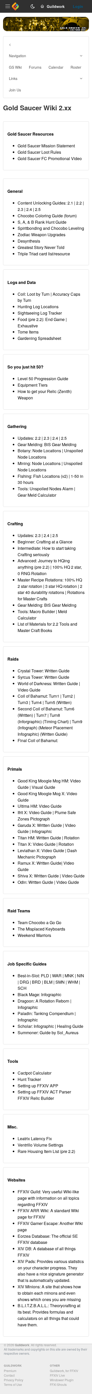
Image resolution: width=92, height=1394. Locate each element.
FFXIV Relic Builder (36, 1098)
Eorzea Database (33, 1236)
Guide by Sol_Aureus (59, 1032)
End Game (55, 319)
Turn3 (23, 702)
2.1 (70, 203)
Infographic (42, 831)
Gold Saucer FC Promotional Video (50, 158)
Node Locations (46, 451)
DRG (24, 982)
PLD (45, 976)
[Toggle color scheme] (32, 6)
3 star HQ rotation (61, 586)
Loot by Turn (38, 294)
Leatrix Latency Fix (35, 1138)
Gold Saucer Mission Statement (46, 146)
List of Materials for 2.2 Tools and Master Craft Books (47, 627)
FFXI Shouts (58, 1384)
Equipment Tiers (33, 385)
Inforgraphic (29, 721)
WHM (73, 982)
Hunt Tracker (29, 1079)
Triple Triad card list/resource (44, 254)
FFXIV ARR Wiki (33, 1210)
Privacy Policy (13, 1380)
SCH (22, 988)
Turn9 (77, 721)
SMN (60, 982)
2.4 (29, 209)
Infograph (27, 728)
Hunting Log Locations (38, 306)
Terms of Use (13, 1384)
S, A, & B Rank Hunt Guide (42, 222)
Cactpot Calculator (34, 1073)
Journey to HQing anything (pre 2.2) (44, 564)
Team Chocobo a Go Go (39, 922)
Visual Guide (43, 787)
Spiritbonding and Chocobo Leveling (51, 228)
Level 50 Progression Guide (43, 379)
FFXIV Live (57, 1375)
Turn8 (55, 715)
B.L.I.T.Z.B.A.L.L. (33, 1305)
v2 (64, 476)
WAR (57, 976)
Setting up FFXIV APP (38, 1086)
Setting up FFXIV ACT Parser (44, 1092)
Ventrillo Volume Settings (40, 1145)
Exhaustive (28, 326)
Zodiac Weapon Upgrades (41, 234)
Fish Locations (46, 476)
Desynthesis (29, 241)
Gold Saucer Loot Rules (39, 152)
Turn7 (41, 715)
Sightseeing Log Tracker (40, 313)
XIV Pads (26, 1261)
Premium (10, 1370)
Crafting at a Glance (54, 542)
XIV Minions (29, 1287)
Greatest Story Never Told (41, 247)
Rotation (71, 838)
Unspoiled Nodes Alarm (51, 489)
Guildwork (22, 1345)
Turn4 (36, 702)
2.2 (79, 203)
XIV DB (24, 1249)
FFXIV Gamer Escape (37, 1223)
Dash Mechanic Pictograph (47, 854)
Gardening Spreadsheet (39, 338)
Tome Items (28, 332)
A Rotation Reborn (52, 1001)
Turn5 (50, 702)
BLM (48, 982)
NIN (80, 976)
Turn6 (69, 709)
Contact (9, 1375)
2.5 (38, 209)
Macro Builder (42, 611)
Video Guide (29, 690)
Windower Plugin (62, 1380)
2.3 (20, 209)
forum (70, 216)
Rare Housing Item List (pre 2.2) (46, 1151)
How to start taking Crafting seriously (47, 551)
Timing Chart (55, 721)
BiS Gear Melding (60, 444)
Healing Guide (70, 1026)
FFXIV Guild (29, 1192)
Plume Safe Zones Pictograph (47, 815)
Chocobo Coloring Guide (40, 216)
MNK (69, 976)
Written (63, 702)
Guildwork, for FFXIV (64, 1370)
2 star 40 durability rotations (50, 589)
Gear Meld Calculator (37, 495)
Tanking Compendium (54, 1013)
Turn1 (54, 696)
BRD (36, 982)
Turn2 (67, 696)
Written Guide (57, 671)
